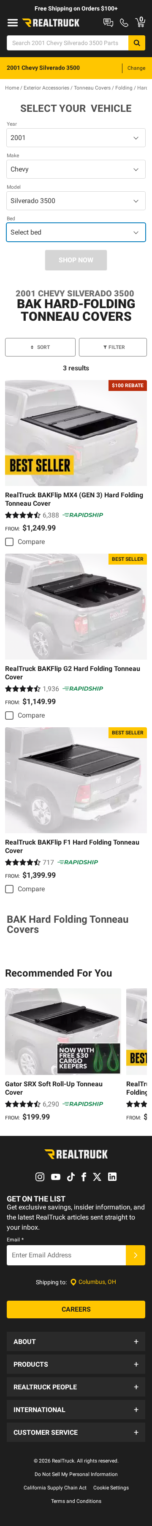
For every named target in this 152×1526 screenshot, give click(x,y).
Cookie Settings (111, 1488)
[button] (76, 1341)
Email (15, 1240)
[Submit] (135, 1255)
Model (14, 187)
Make (13, 155)
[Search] (136, 42)
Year (12, 124)
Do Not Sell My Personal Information (76, 1474)
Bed (11, 219)
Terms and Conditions (76, 1501)
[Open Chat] (108, 22)
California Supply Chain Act (55, 1488)
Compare (31, 542)
